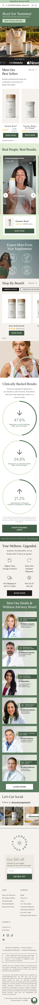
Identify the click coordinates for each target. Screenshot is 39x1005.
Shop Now (19, 593)
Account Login (25, 912)
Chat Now (5, 930)
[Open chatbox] (34, 1000)
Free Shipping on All (19, 1)
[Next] (33, 195)
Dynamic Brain (11, 126)
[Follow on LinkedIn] (3, 939)
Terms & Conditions (12, 948)
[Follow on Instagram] (7, 935)
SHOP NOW (11, 135)
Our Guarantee (25, 904)
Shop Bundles (7, 901)
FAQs (22, 895)
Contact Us (6, 927)
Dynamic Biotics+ (30, 127)
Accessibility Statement (11, 950)
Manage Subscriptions (28, 915)
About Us (23, 898)
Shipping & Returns (27, 909)
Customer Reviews (27, 907)
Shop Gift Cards (8, 907)
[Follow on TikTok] (12, 935)
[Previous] (5, 195)
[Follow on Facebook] (3, 935)
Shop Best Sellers (8, 898)
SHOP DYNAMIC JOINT (19, 528)
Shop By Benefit (8, 904)
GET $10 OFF (19, 876)
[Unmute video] (30, 163)
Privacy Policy (27, 948)
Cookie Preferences (29, 950)
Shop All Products (8, 895)
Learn (22, 901)
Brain (16, 326)
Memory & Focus (10, 289)
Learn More (19, 787)
